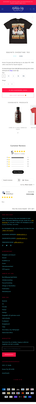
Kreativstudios (5, 288)
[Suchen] (30, 9)
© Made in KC (18, 379)
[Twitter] (6, 245)
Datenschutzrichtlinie (7, 332)
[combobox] (27, 185)
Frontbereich (5, 321)
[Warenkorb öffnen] (33, 9)
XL (18, 76)
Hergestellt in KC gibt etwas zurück (11, 315)
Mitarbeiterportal (6, 291)
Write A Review (18, 172)
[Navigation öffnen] (2, 9)
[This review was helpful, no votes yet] (29, 209)
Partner (4, 263)
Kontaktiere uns (6, 260)
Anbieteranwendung (7, 280)
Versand (4, 258)
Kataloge (4, 312)
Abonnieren (9, 354)
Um (3, 304)
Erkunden (4, 307)
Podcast (4, 309)
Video (3, 327)
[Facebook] (2, 245)
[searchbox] (9, 180)
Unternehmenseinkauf (7, 266)
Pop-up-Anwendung (7, 283)
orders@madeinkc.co (21, 238)
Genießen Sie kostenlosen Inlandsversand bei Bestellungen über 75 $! (18, 2)
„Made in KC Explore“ (8, 230)
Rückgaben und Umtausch (8, 255)
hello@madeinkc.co (22, 234)
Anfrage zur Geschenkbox (8, 286)
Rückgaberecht (6, 324)
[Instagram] (10, 245)
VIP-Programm (6, 269)
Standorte (4, 301)
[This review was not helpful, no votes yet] (32, 209)
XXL (24, 76)
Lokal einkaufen (6, 318)
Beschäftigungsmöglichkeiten (9, 277)
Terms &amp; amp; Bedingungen (10, 330)
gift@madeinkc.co (18, 242)
